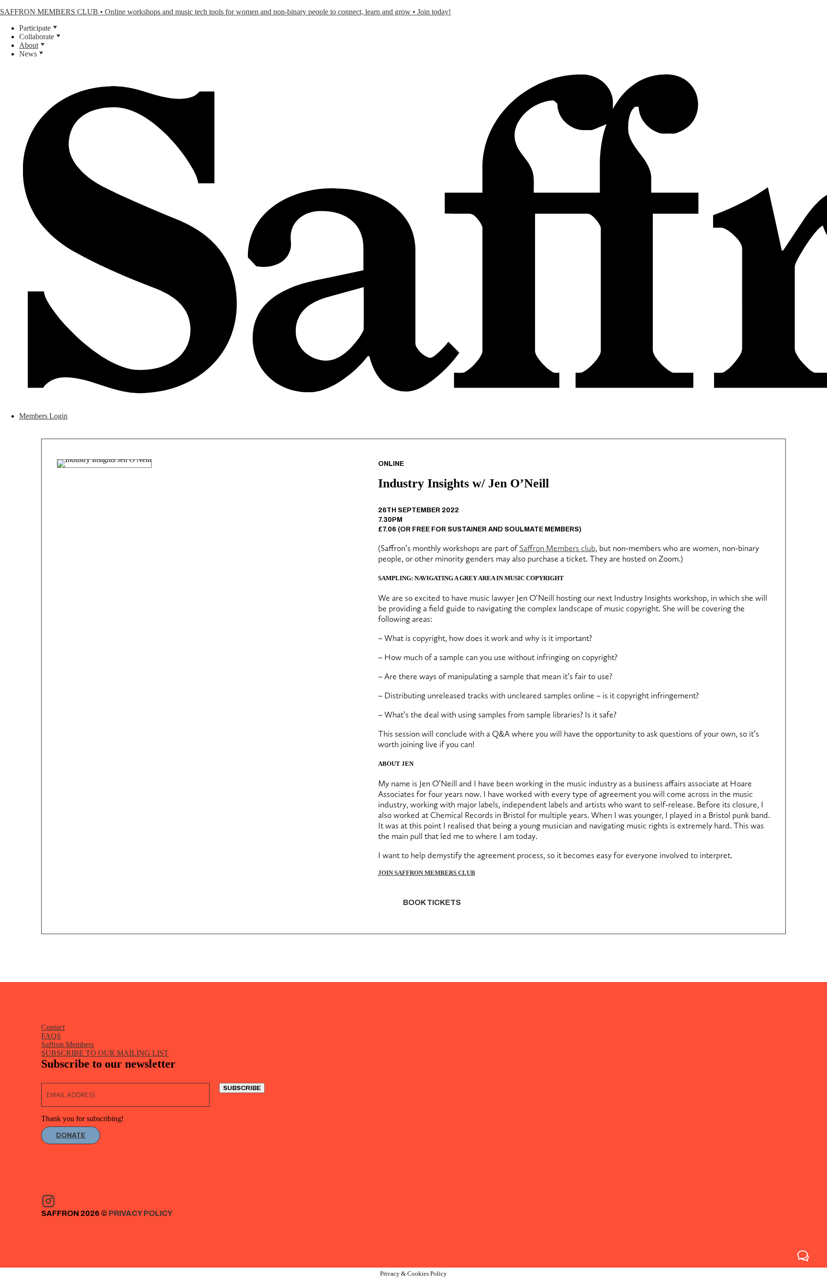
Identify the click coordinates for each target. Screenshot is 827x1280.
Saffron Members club (557, 548)
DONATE (70, 1135)
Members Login (43, 416)
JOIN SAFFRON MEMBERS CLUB (426, 872)
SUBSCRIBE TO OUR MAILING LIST (104, 1053)
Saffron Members (67, 1044)
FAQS (51, 1036)
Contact (53, 1027)
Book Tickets (432, 902)
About (28, 45)
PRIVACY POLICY (141, 1213)
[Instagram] (48, 1201)
